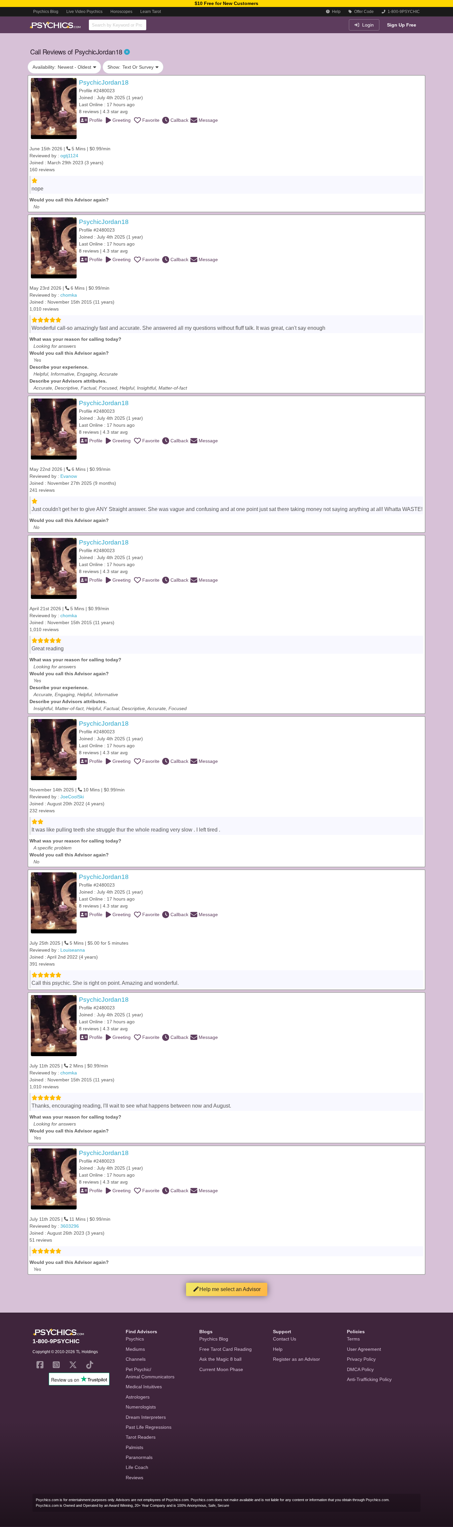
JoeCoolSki (72, 796)
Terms (353, 1339)
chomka (68, 295)
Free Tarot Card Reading (225, 1349)
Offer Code (363, 11)
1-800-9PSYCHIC (403, 11)
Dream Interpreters (146, 1417)
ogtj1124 (69, 155)
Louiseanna (72, 950)
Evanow (68, 476)
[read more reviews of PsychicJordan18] (54, 108)
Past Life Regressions (148, 1427)
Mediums (135, 1349)
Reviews (134, 1477)
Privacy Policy (361, 1359)
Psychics (135, 1339)
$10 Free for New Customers (226, 3)
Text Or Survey (130, 67)
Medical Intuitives (144, 1386)
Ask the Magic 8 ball (220, 1359)
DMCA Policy (360, 1369)
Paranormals (139, 1457)
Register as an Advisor (296, 1359)
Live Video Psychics (84, 11)
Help (336, 11)
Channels (136, 1359)
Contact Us (284, 1339)
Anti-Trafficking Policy (369, 1379)
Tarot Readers (141, 1437)
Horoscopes (121, 11)
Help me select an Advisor (230, 1289)
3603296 (69, 1226)
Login (367, 25)
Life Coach (137, 1467)
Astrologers (138, 1397)
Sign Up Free (401, 25)
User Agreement (364, 1349)
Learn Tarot (150, 11)
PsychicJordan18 (104, 82)
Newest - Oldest (61, 67)
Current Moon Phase (221, 1369)
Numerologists (141, 1407)
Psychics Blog (45, 11)
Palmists (134, 1447)
